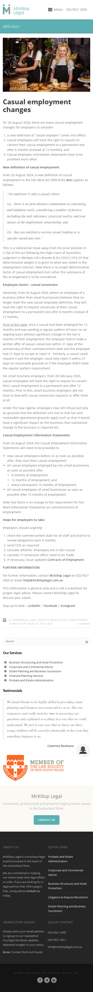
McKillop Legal (60, 575)
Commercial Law (23, 620)
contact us (33, 891)
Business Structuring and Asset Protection (36, 662)
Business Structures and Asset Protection (67, 886)
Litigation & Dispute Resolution (68, 897)
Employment (79, 620)
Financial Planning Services (26, 676)
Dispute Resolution (52, 620)
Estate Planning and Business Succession (35, 671)
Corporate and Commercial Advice (31, 667)
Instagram (68, 606)
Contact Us (46, 819)
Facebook (51, 606)
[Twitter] (47, 980)
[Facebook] (40, 980)
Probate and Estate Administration (31, 680)
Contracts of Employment (66, 560)
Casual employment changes (37, 105)
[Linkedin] (54, 980)
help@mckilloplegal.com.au (43, 580)
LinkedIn (34, 606)
